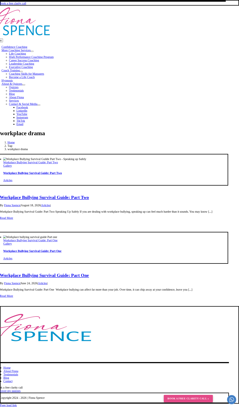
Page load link (8, 405)
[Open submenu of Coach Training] (21, 71)
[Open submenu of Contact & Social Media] (38, 105)
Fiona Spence (12, 205)
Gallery (7, 165)
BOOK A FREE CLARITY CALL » (188, 398)
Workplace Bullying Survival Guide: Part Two (30, 162)
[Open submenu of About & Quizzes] (23, 84)
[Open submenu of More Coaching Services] (32, 51)
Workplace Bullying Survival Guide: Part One (30, 240)
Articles (7, 180)
